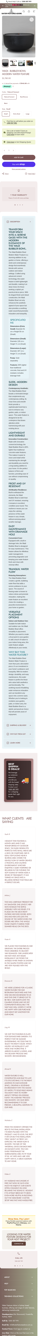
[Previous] (3, 5)
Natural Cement (9, 97)
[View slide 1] (15, 205)
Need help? (31, 174)
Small (5, 114)
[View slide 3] (20, 205)
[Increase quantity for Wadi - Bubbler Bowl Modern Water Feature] (13, 150)
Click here (10, 134)
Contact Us (18, 1244)
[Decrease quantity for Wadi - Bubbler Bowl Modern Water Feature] (4, 150)
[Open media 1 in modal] (32, 19)
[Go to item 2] (13, 63)
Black (5, 103)
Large (27, 114)
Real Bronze (24, 97)
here (18, 1329)
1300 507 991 (26, 1)
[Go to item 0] (5, 63)
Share (7, 174)
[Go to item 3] (21, 63)
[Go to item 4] (29, 63)
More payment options (19, 169)
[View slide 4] (22, 205)
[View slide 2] (17, 205)
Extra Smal (16, 114)
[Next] (34, 5)
